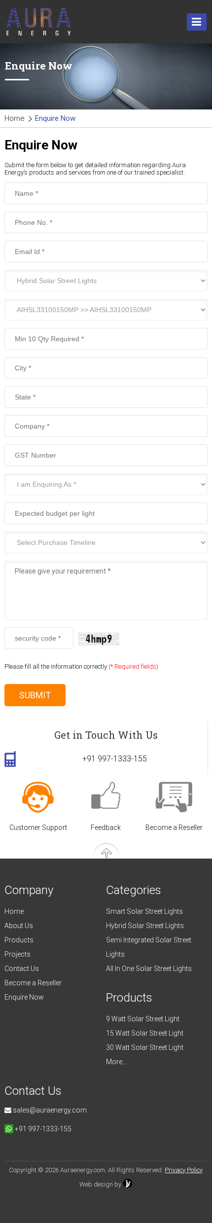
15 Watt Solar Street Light (144, 1033)
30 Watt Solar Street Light (144, 1047)
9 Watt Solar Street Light (142, 1019)
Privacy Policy (184, 1170)
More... (116, 1062)
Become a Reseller (174, 827)
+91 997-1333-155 (114, 758)
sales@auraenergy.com (49, 1110)
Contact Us (21, 968)
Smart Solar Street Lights (144, 911)
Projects (17, 954)
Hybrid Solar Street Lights (145, 926)
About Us (18, 926)
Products (19, 940)
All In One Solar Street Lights (149, 968)
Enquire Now (24, 997)
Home (14, 118)
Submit (35, 695)
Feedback (106, 827)
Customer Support (38, 827)
